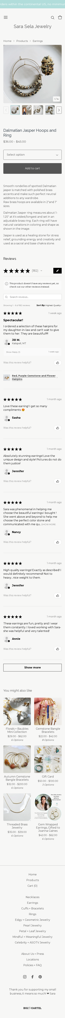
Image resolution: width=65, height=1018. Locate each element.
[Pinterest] (40, 976)
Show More (48, 524)
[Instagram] (24, 976)
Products (22, 41)
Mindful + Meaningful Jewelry (32, 936)
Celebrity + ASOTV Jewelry (32, 942)
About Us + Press (32, 953)
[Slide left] (6, 110)
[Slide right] (59, 110)
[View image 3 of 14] (38, 110)
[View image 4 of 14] (50, 110)
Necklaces (32, 897)
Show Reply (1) (13, 352)
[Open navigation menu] (6, 17)
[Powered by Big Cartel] (33, 1008)
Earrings (38, 41)
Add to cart (32, 168)
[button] (41, 271)
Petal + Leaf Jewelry (32, 931)
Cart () (33, 885)
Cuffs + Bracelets (32, 908)
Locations (32, 959)
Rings (32, 914)
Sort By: (40, 305)
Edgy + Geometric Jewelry (32, 919)
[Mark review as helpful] (58, 362)
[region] (32, 4)
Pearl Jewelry (32, 925)
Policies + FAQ (32, 965)
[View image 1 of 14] (15, 110)
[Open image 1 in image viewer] (32, 74)
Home (7, 41)
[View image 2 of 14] (27, 110)
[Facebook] (32, 976)
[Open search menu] (53, 17)
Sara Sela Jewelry (33, 26)
